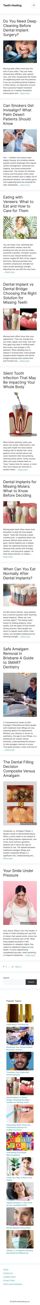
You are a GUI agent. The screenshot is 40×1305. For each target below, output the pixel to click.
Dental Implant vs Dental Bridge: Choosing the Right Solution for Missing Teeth (20, 293)
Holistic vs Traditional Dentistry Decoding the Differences (19, 1251)
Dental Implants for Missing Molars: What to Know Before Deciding (19, 489)
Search (6, 978)
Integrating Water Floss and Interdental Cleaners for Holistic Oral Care (18, 1127)
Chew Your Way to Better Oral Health (19, 1179)
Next (18, 967)
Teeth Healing (12, 5)
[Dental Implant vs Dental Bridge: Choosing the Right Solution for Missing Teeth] (20, 1086)
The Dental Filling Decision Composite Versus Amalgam (19, 769)
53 (12, 967)
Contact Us (8, 1273)
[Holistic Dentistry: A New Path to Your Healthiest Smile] (20, 1191)
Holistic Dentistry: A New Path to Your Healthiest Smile (19, 1204)
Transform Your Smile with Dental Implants (17, 1073)
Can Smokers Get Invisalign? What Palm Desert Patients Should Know (18, 114)
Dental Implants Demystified (18, 1228)
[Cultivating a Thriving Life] (20, 1013)
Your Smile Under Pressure (18, 872)
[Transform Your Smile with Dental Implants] (20, 1061)
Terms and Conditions (12, 1284)
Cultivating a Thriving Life (17, 1024)
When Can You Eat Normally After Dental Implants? (19, 573)
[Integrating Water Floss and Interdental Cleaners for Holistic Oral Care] (20, 1113)
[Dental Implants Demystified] (20, 1216)
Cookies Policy (9, 1277)
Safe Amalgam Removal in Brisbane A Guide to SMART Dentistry (18, 658)
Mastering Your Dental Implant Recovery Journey (19, 1048)
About (5, 1269)
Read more (25, 93)
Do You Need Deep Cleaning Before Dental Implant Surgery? (19, 28)
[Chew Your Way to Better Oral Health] (20, 1166)
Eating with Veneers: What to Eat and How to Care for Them (18, 204)
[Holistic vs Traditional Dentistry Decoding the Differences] (20, 1239)
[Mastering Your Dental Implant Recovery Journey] (20, 1036)
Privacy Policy (9, 1280)
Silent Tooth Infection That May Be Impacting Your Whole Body (19, 380)
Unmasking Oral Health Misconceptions (16, 1153)
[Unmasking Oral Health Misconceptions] (20, 1141)
